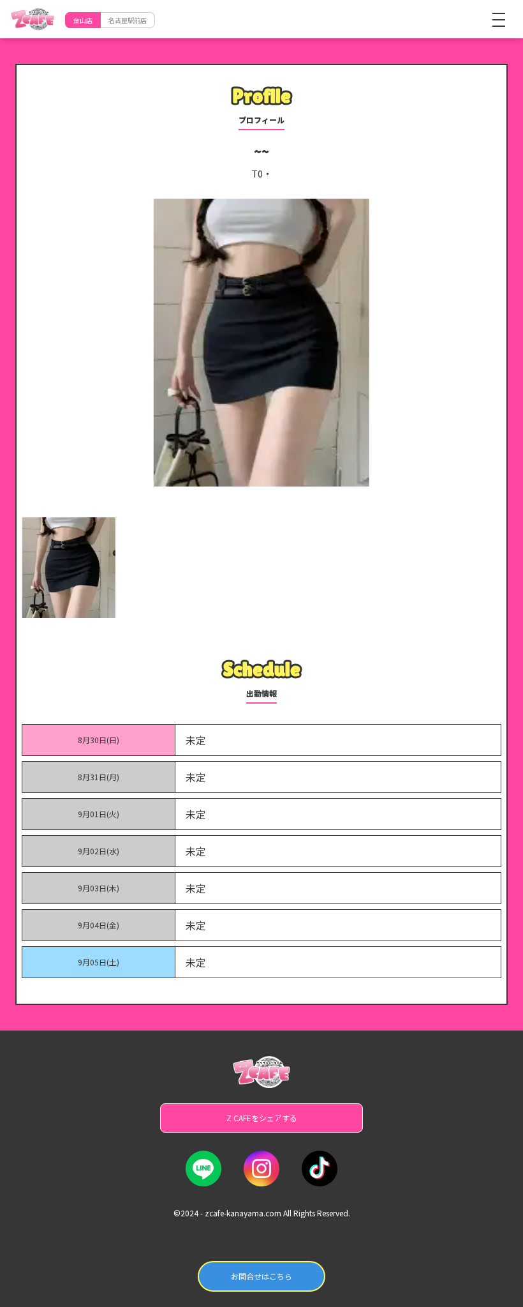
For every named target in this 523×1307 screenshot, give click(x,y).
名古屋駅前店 (127, 20)
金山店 (82, 20)
